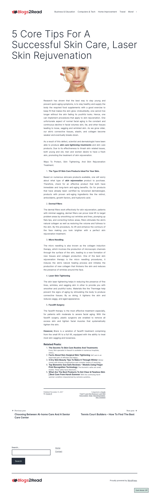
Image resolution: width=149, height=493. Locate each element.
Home (57, 448)
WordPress (132, 480)
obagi (90, 396)
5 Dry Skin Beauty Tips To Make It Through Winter (73, 360)
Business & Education (64, 12)
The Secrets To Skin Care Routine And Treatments (73, 348)
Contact (58, 451)
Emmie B (49, 394)
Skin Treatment (100, 397)
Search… (15, 447)
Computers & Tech (86, 12)
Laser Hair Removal (91, 394)
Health (103, 392)
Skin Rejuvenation (99, 396)
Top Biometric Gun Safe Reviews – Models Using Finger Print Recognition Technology (76, 366)
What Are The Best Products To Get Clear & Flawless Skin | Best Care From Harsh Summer (77, 373)
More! (131, 12)
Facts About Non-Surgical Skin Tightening (69, 355)
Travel (122, 12)
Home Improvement (107, 12)
